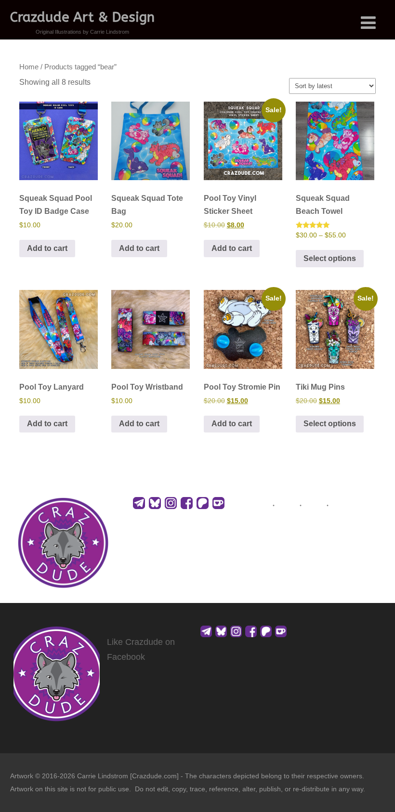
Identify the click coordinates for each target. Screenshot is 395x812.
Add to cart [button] (47, 248)
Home (29, 67)
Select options (329, 258)
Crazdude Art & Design (82, 17)
